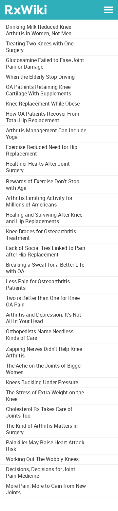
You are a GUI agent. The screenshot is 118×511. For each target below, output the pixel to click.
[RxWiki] (26, 9)
